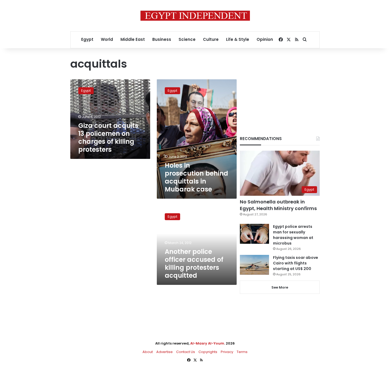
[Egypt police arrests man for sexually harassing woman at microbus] (254, 234)
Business (161, 39)
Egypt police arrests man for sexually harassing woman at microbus (293, 235)
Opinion (265, 39)
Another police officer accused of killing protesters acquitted (194, 263)
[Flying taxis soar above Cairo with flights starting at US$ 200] (254, 265)
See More (279, 287)
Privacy (227, 351)
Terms (242, 351)
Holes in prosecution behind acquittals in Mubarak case (196, 177)
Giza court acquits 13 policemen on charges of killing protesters (108, 137)
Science (187, 39)
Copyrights (207, 351)
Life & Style (237, 39)
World (107, 39)
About (147, 351)
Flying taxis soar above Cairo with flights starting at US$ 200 (295, 263)
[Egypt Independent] (195, 16)
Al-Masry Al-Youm (207, 343)
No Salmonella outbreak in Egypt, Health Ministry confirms (278, 205)
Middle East (132, 39)
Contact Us (185, 351)
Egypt (87, 39)
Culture (211, 39)
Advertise (164, 351)
